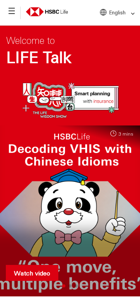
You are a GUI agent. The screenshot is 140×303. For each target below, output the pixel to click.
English (117, 12)
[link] (130, 13)
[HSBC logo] (47, 10)
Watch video (32, 273)
